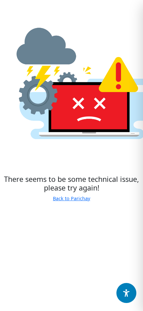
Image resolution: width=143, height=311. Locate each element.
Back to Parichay (71, 198)
